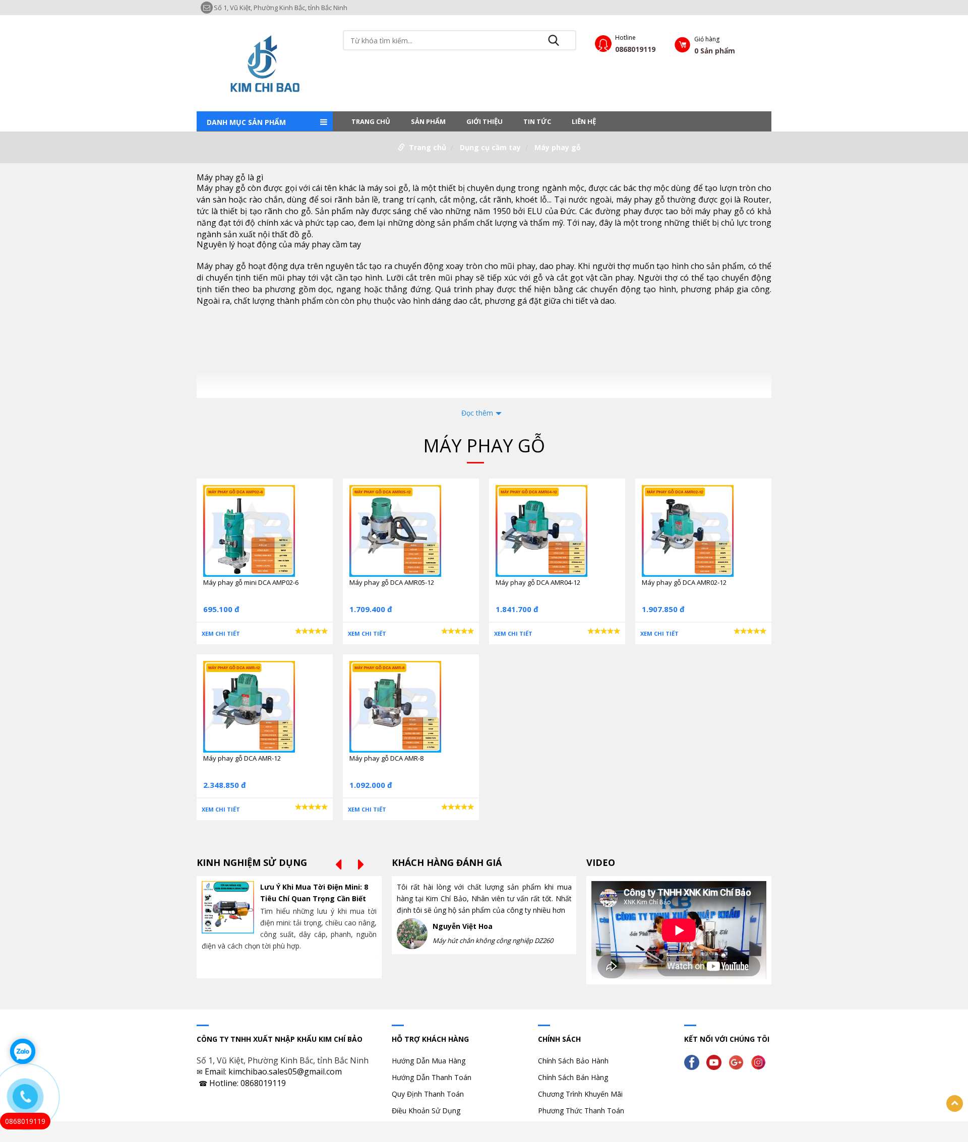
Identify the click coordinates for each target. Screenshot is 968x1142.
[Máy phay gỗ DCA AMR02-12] (688, 530)
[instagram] (761, 1061)
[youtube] (716, 1061)
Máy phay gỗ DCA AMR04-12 (538, 582)
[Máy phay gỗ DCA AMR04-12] (541, 530)
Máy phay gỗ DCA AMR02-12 (684, 582)
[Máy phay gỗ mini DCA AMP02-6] (249, 530)
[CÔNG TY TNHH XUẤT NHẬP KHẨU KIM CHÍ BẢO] (265, 62)
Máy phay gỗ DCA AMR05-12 (391, 582)
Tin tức (537, 121)
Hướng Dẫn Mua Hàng (428, 1060)
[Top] (954, 1103)
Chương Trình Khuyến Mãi (580, 1094)
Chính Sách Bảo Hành (573, 1060)
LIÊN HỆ (584, 121)
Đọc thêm (477, 413)
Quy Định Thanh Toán (428, 1094)
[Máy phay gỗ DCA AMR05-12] (395, 530)
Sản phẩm (428, 121)
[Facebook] (694, 1061)
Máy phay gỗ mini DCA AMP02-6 (250, 582)
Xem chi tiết (221, 633)
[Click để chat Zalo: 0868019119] (22, 1051)
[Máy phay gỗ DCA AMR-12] (249, 706)
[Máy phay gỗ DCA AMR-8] (395, 706)
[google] (739, 1061)
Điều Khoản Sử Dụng (426, 1110)
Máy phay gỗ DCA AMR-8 (386, 758)
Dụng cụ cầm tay (490, 147)
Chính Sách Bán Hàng (573, 1077)
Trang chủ (370, 121)
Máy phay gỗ (557, 147)
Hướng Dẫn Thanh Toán (431, 1077)
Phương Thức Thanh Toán (581, 1110)
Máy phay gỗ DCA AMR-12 (242, 758)
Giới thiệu (484, 121)
